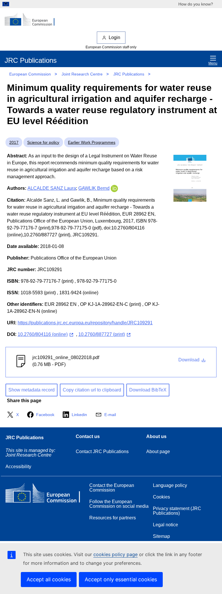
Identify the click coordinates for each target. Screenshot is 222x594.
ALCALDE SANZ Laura (51, 188)
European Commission (30, 74)
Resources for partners (112, 517)
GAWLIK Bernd (94, 188)
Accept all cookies (49, 579)
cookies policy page (115, 554)
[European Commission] (33, 20)
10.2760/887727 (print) (101, 334)
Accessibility (18, 466)
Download (189, 359)
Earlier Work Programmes (91, 142)
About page (158, 451)
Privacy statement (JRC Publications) (177, 511)
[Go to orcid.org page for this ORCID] (114, 188)
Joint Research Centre (82, 74)
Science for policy (43, 142)
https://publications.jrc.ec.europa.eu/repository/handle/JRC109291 (85, 322)
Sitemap (161, 536)
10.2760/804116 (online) (43, 334)
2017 (13, 142)
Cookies (161, 496)
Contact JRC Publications (102, 451)
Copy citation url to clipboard (92, 389)
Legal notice (165, 524)
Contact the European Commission (111, 487)
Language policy (170, 485)
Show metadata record (31, 389)
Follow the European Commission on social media (119, 504)
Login (114, 37)
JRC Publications (128, 74)
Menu (212, 63)
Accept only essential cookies (121, 579)
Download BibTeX (147, 389)
